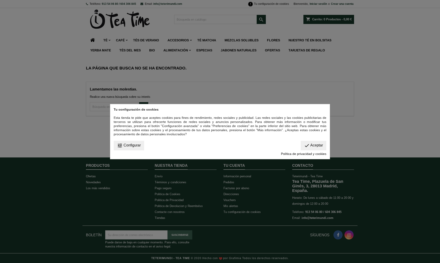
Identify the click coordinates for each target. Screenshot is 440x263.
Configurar (129, 145)
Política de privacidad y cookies (303, 154)
